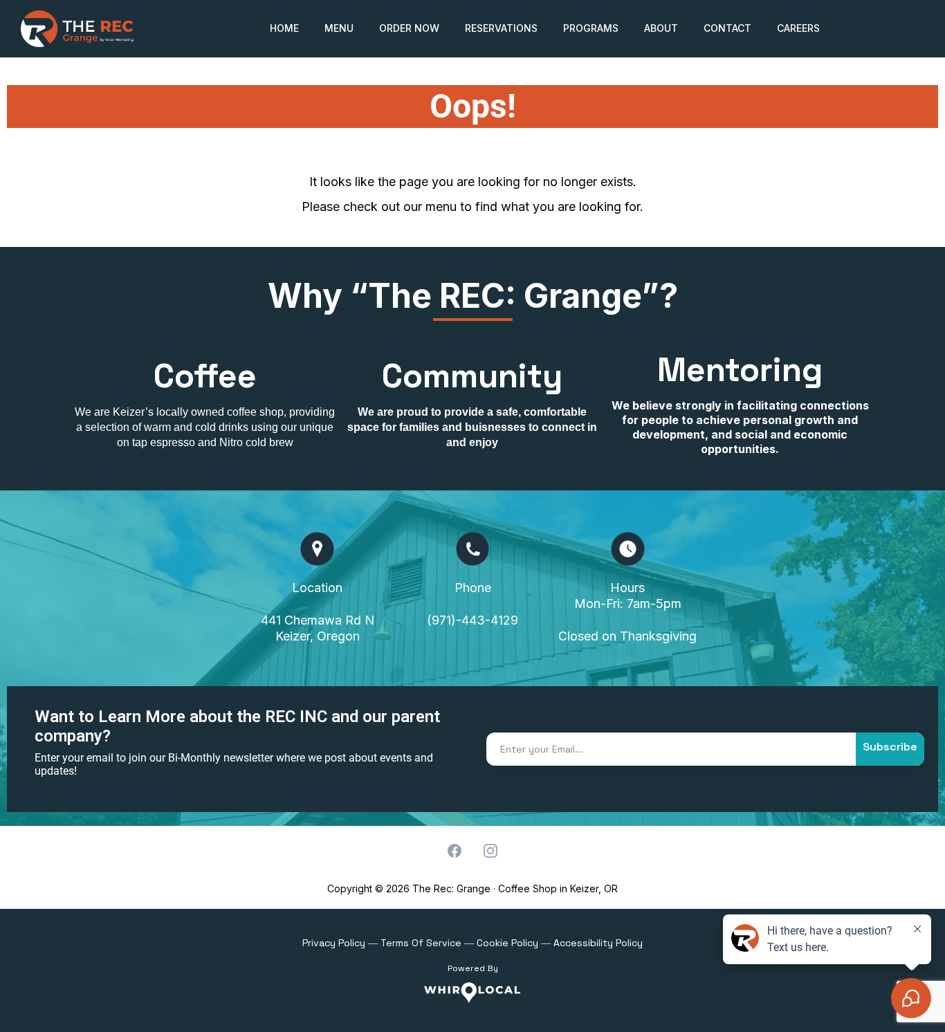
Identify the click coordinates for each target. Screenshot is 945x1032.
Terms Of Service (420, 943)
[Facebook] (454, 851)
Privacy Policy (333, 943)
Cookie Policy (507, 943)
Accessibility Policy (598, 943)
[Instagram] (490, 851)
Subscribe (890, 746)
